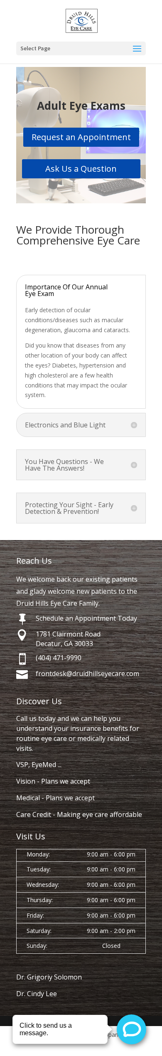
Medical (28, 797)
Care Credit (33, 814)
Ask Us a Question (81, 168)
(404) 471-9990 (58, 657)
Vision (25, 781)
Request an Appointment (81, 137)
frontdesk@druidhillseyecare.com (87, 673)
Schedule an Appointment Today (86, 618)
